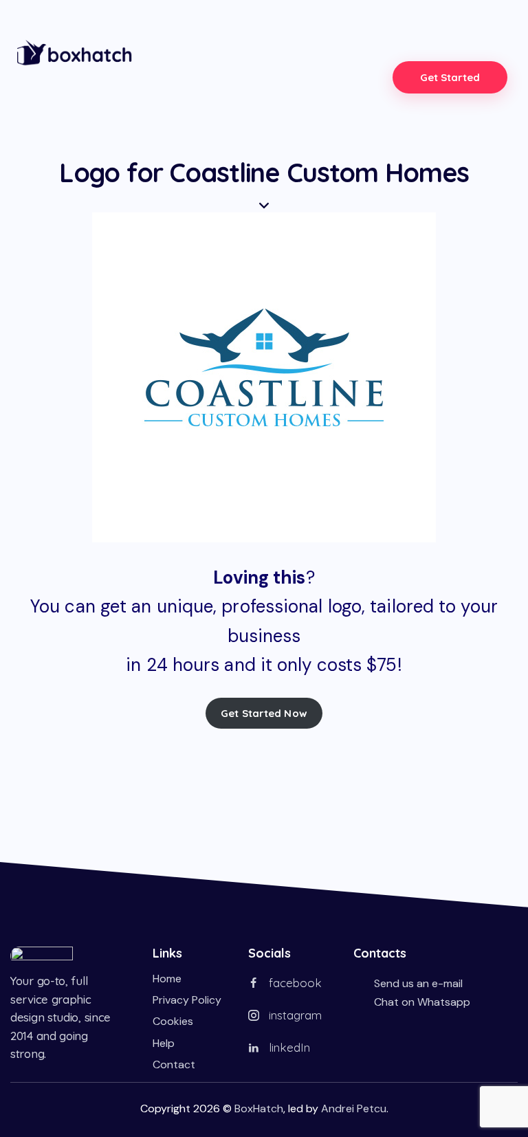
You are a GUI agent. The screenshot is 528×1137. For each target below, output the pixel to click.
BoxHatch (258, 1108)
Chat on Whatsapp (422, 1002)
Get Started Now (264, 713)
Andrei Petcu (353, 1108)
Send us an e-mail (418, 983)
